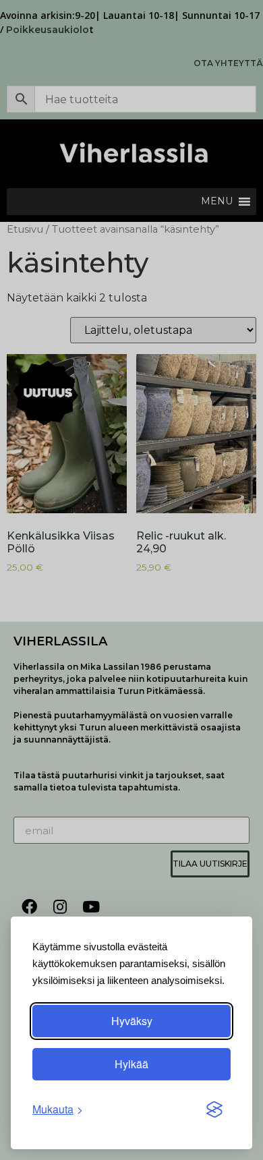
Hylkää (131, 1064)
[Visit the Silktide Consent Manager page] (214, 1109)
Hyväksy (131, 1020)
